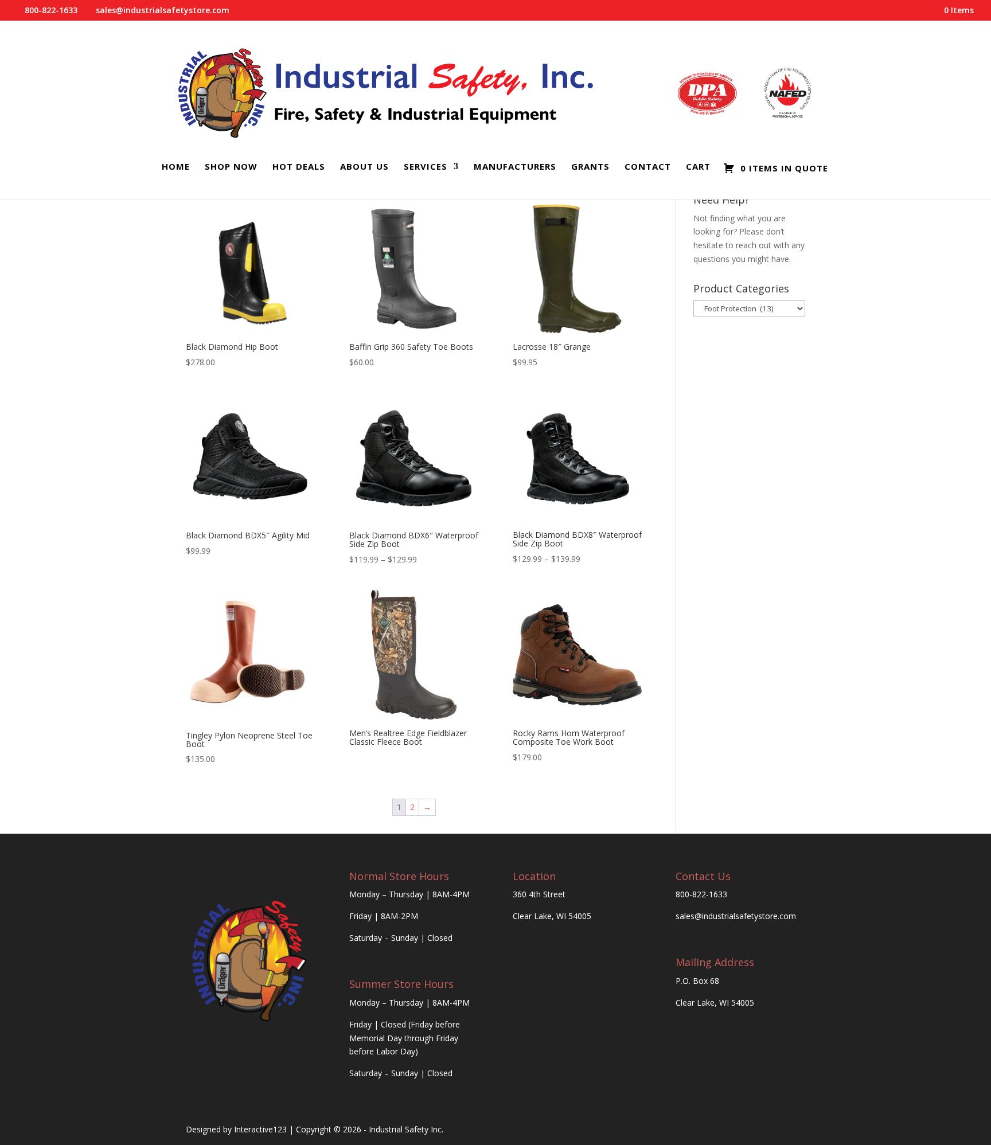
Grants (590, 167)
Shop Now (231, 167)
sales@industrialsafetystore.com (736, 915)
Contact (648, 167)
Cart (698, 167)
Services (425, 167)
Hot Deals (298, 167)
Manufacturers (515, 167)
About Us (364, 167)
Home (176, 167)
